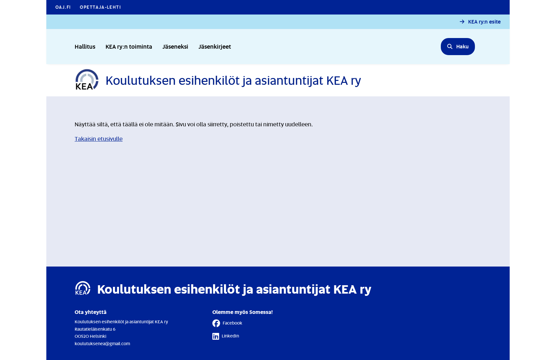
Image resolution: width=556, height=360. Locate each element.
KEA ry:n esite (484, 21)
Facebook (232, 323)
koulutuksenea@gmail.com (102, 343)
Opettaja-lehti (100, 7)
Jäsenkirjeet (215, 46)
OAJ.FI (63, 7)
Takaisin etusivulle (99, 138)
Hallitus (85, 46)
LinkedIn (230, 336)
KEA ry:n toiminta (129, 46)
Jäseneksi (175, 46)
